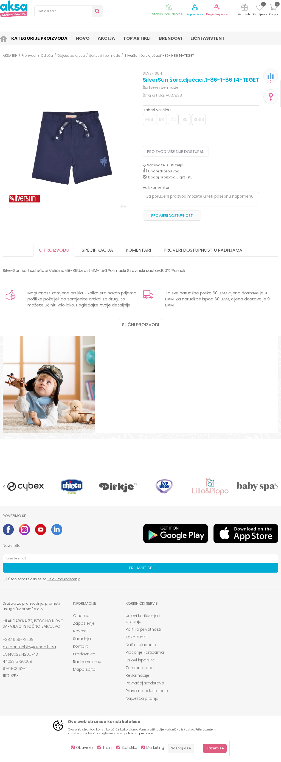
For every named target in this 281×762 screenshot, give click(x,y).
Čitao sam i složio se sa (44, 579)
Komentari (138, 250)
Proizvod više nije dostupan (175, 151)
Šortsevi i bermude (104, 55)
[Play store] (175, 533)
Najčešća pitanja (142, 698)
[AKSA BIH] (13, 8)
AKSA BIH (10, 55)
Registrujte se (216, 14)
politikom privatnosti (140, 733)
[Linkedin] (56, 529)
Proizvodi (29, 55)
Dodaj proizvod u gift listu (170, 177)
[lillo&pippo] (210, 486)
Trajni (108, 748)
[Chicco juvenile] (72, 486)
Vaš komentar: (156, 187)
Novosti (80, 631)
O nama (81, 615)
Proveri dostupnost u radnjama (203, 250)
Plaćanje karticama (145, 652)
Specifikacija (97, 250)
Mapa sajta (84, 669)
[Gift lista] (244, 8)
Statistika (129, 748)
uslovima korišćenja (63, 579)
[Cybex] (25, 486)
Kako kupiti (136, 637)
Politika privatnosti (143, 629)
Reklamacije (137, 675)
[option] (26, 486)
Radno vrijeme (87, 661)
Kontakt (80, 646)
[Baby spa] (256, 486)
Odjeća (47, 55)
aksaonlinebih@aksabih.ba (29, 647)
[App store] (245, 533)
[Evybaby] (164, 486)
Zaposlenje (84, 623)
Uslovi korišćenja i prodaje (143, 618)
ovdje (105, 305)
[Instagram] (24, 529)
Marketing (155, 748)
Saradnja (82, 638)
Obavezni (85, 748)
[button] (68, 11)
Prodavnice (84, 654)
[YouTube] (40, 529)
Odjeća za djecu (71, 55)
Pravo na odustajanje (147, 690)
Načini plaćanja (141, 644)
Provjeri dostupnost (172, 215)
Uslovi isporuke (140, 660)
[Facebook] (8, 529)
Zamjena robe (140, 667)
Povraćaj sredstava (145, 683)
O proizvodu (54, 250)
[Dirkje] (118, 486)
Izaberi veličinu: (157, 110)
